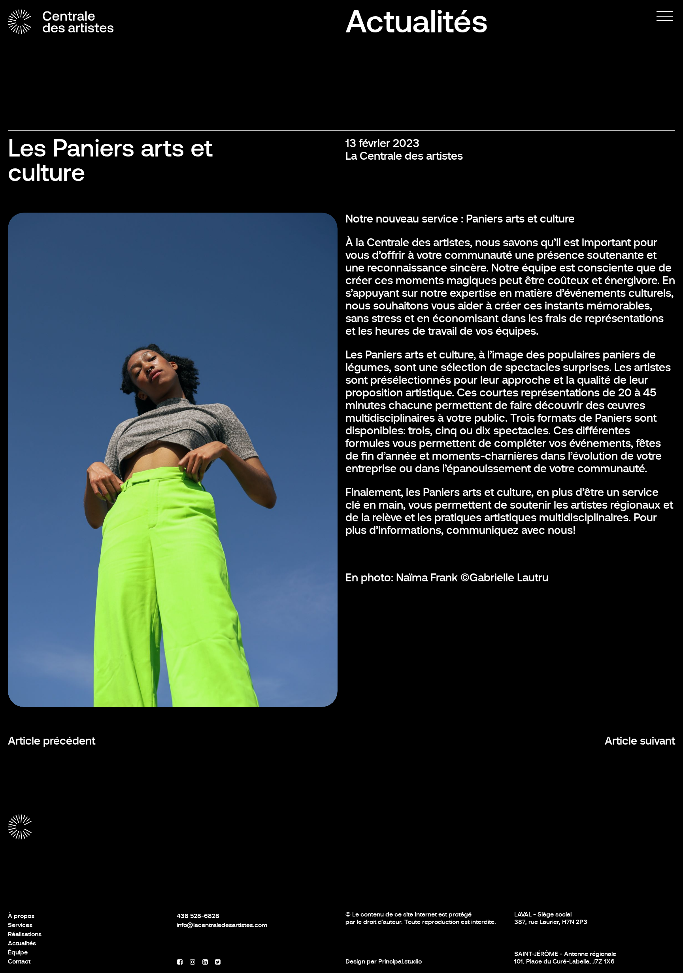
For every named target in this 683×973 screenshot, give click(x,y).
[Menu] (665, 16)
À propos (21, 916)
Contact (19, 961)
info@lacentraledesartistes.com (222, 925)
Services (20, 925)
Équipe (18, 952)
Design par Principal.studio (383, 961)
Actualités (416, 22)
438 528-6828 (198, 916)
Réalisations (25, 934)
